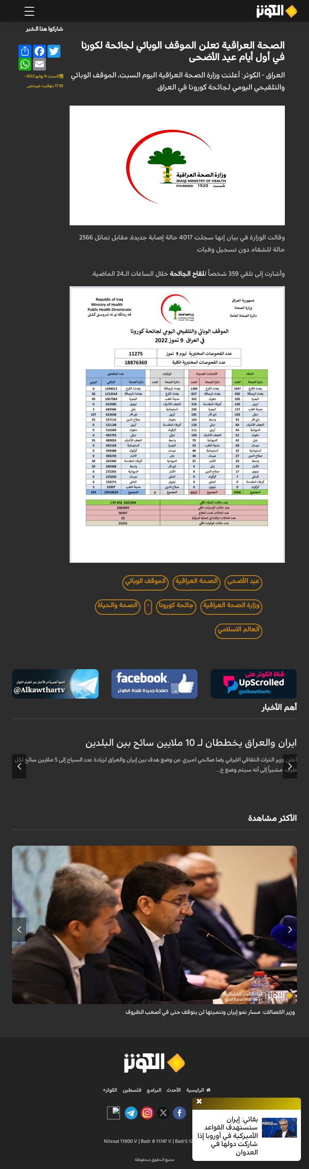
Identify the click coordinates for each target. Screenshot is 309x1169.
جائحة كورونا (176, 605)
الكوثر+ (110, 1090)
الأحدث (173, 1090)
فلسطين (132, 1090)
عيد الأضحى (243, 581)
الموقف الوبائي (145, 581)
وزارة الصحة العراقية (231, 605)
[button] (290, 766)
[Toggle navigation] (29, 11)
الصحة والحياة (118, 605)
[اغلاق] (199, 1101)
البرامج (153, 1090)
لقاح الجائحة (187, 273)
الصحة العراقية (196, 581)
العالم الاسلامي (239, 629)
